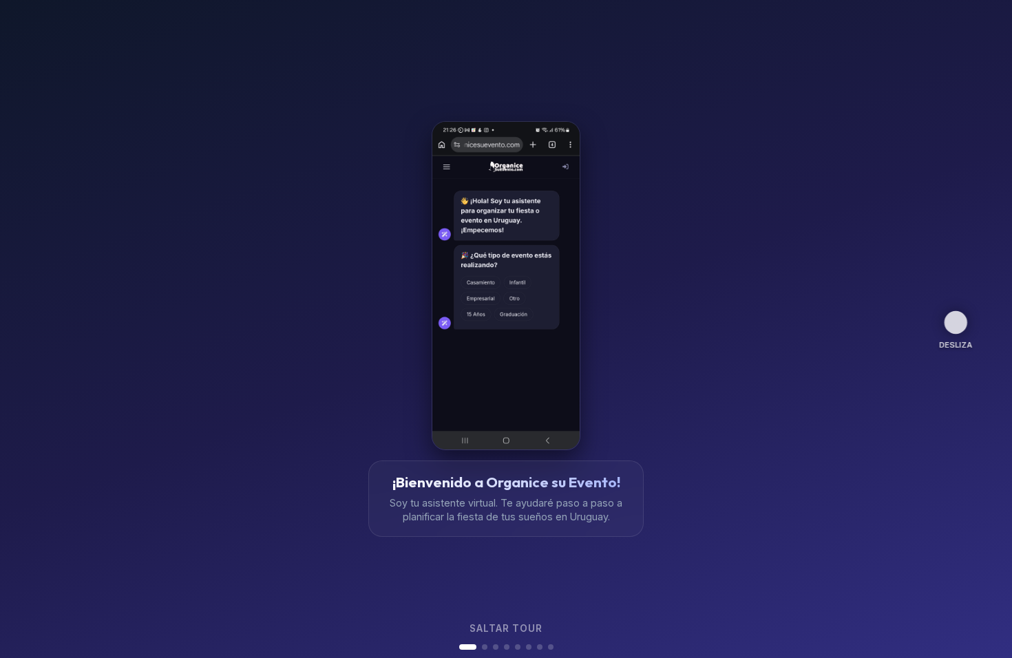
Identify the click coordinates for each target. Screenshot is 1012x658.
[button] (467, 647)
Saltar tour (506, 628)
